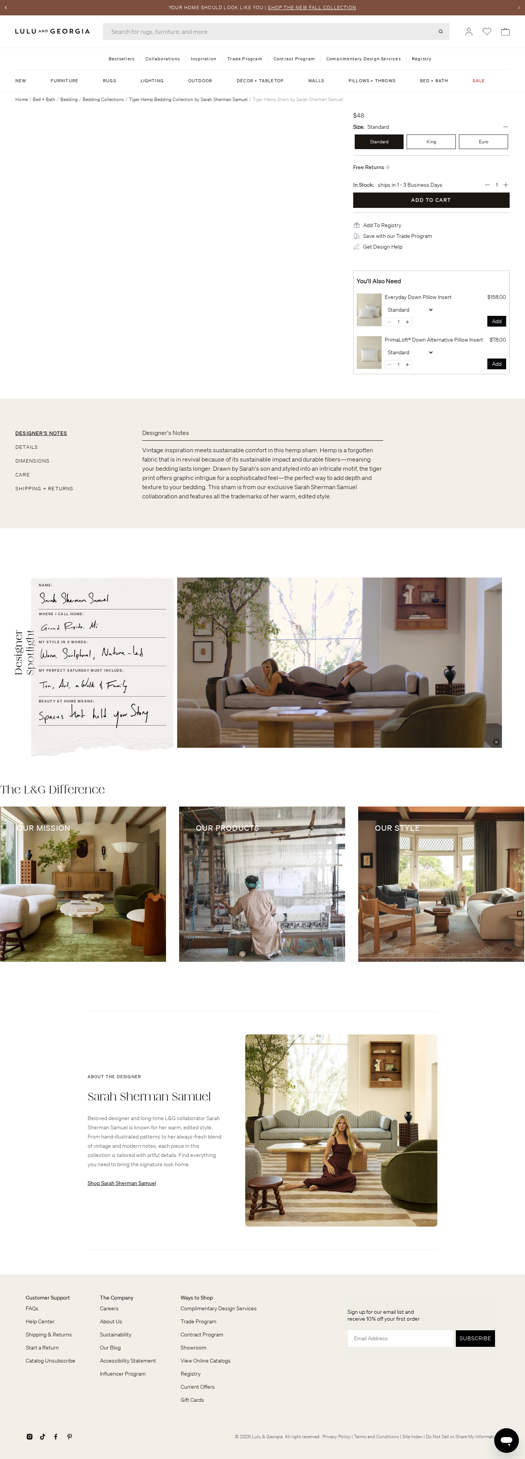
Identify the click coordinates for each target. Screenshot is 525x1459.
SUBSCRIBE (475, 1338)
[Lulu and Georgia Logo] (53, 31)
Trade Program (198, 1321)
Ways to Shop (197, 1297)
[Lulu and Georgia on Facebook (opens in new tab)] (56, 1437)
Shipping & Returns (49, 1334)
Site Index (412, 1436)
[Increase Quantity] (506, 185)
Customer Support (48, 1297)
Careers (109, 1308)
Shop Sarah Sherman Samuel (122, 1183)
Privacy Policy (336, 1436)
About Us (111, 1321)
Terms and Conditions (376, 1436)
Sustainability (115, 1334)
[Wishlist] (487, 31)
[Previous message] (6, 7)
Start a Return (42, 1347)
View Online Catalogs (206, 1360)
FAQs (32, 1308)
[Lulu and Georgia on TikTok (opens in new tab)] (43, 1437)
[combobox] (276, 31)
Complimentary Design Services (219, 1308)
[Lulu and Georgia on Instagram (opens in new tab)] (29, 1437)
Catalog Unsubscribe (50, 1360)
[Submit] (440, 31)
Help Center (40, 1321)
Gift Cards (192, 1399)
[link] (369, 310)
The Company (116, 1297)
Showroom (193, 1347)
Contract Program (202, 1334)
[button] (382, 225)
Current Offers (198, 1386)
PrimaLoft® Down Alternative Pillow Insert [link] (434, 339)
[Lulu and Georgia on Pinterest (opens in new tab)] (69, 1437)
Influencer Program (123, 1373)
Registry (191, 1373)
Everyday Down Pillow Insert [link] (418, 297)
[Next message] (519, 7)
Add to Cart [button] (431, 200)
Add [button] (497, 321)
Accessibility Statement (128, 1360)
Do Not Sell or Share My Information (462, 1436)
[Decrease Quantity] (487, 185)
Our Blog (110, 1347)
